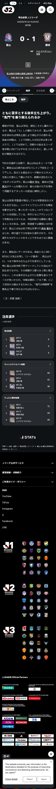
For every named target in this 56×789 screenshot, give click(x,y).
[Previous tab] (4, 91)
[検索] (50, 9)
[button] (42, 9)
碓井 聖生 (35, 181)
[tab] (13, 90)
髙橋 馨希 (46, 228)
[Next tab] (52, 91)
